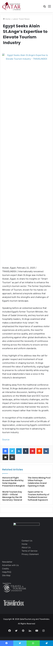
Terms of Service (29, 551)
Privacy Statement (30, 554)
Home (7, 19)
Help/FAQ (6, 572)
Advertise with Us (10, 565)
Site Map (6, 575)
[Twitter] (12, 451)
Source (5, 439)
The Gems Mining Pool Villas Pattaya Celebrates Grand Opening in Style (39, 481)
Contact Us (27, 540)
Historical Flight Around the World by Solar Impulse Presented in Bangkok (13, 481)
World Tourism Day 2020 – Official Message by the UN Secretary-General (12, 495)
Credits (5, 568)
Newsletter (7, 562)
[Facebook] (5, 451)
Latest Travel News (21, 19)
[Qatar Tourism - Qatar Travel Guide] (11, 6)
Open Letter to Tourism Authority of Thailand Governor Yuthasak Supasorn (38, 495)
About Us (26, 547)
